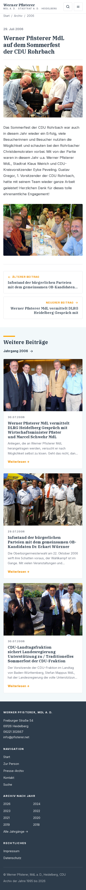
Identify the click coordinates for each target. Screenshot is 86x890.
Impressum (11, 851)
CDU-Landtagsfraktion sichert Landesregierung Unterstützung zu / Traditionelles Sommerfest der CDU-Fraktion (40, 654)
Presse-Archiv (13, 771)
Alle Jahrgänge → (15, 831)
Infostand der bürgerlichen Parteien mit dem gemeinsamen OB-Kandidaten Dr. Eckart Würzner (42, 542)
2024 (36, 804)
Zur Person (11, 764)
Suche (7, 784)
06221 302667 (13, 732)
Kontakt (8, 778)
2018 (36, 825)
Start (6, 15)
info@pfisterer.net (16, 737)
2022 (36, 811)
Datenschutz (12, 858)
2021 (6, 818)
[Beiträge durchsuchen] (67, 6)
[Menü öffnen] (78, 6)
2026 (6, 804)
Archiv (18, 15)
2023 (6, 811)
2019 (6, 825)
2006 (30, 15)
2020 (36, 818)
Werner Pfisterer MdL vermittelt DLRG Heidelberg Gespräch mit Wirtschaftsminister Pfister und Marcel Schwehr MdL (39, 430)
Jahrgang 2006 (15, 351)
